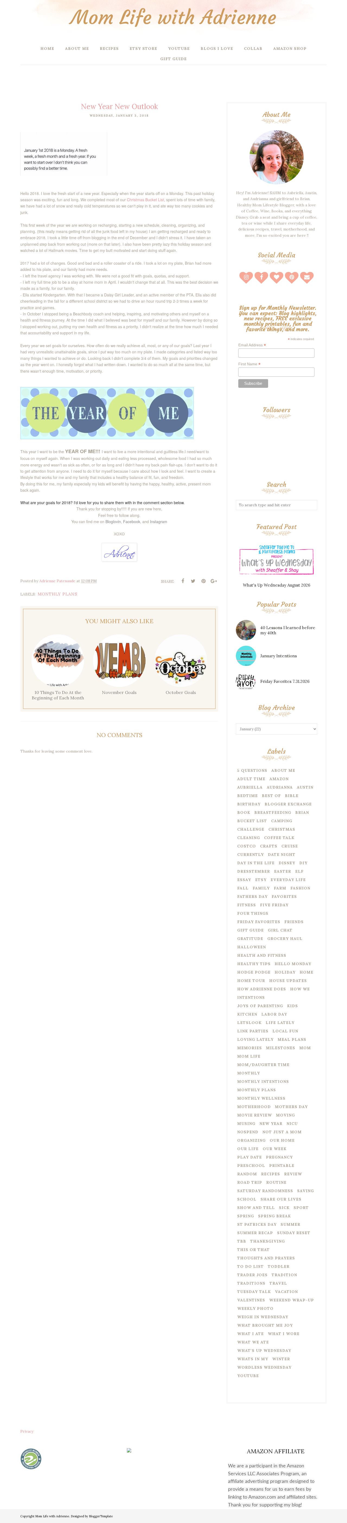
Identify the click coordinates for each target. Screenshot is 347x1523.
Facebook (131, 521)
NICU (292, 1123)
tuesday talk (254, 1291)
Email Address (252, 345)
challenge (250, 829)
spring (245, 1216)
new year (270, 1123)
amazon (279, 778)
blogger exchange (288, 804)
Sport (301, 1207)
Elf (299, 871)
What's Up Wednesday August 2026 (276, 585)
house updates (288, 980)
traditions (251, 1283)
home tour (251, 980)
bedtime (247, 795)
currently (250, 854)
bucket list (252, 820)
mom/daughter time (263, 1064)
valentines (251, 1300)
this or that (253, 1249)
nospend (247, 1132)
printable (281, 1165)
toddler (279, 1266)
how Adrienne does (261, 989)
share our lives (281, 1199)
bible (291, 795)
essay (244, 879)
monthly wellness (261, 1098)
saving (305, 1190)
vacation (286, 1291)
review (293, 1174)
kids (292, 1005)
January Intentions (278, 655)
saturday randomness (265, 1190)
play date (249, 1157)
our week (275, 1148)
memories (249, 1047)
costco (246, 846)
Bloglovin (113, 521)
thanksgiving (267, 1241)
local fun (285, 1031)
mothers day (291, 1106)
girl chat (280, 930)
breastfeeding (272, 812)
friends (294, 921)
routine (276, 1182)
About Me (283, 770)
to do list (250, 1266)
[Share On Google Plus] (213, 581)
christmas (281, 829)
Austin (305, 787)
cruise (289, 846)
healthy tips (254, 963)
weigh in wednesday (262, 1316)
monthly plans (57, 594)
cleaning (248, 837)
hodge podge (254, 972)
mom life (249, 1056)
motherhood (254, 1106)
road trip (249, 1182)
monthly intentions (263, 1081)
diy (303, 862)
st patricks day (257, 1224)
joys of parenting (260, 1005)
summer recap (255, 1232)
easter (282, 871)
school (246, 1199)
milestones (280, 1047)
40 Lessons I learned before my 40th (287, 630)
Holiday (285, 972)
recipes (270, 1174)
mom (305, 1047)
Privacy (26, 1431)
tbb (241, 1241)
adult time (251, 778)
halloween (251, 947)
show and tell (256, 1207)
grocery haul (285, 938)
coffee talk (279, 837)
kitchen (247, 1014)
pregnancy (279, 1157)
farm (280, 888)
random (247, 1174)
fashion (300, 888)
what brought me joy (265, 1325)
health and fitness (261, 955)
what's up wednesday (264, 1350)
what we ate (253, 1342)
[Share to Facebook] (182, 581)
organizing (251, 1140)
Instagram (158, 521)
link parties (252, 1031)
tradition (284, 1274)
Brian (302, 812)
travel (278, 1283)
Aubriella (250, 787)
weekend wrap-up (291, 1300)
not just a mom (282, 1132)
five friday (274, 905)
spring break (274, 1216)
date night (281, 854)
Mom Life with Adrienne (173, 17)
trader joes (252, 1274)
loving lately (255, 1039)
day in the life (256, 862)
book (243, 812)
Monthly (248, 1073)
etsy (260, 879)
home (306, 972)
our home (282, 1140)
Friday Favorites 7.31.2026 (285, 681)
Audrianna (280, 787)
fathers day (252, 896)
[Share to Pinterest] (203, 581)
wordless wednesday (264, 1367)
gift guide (250, 930)
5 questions (252, 770)
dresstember (253, 871)
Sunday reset (293, 1232)
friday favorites (258, 921)
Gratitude (250, 938)
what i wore (284, 1333)
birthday (249, 804)
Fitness (246, 905)
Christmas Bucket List (145, 199)
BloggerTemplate (101, 1516)
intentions (251, 997)
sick (284, 1207)
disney (287, 862)
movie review (254, 1115)
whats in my (252, 1358)
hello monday (293, 963)
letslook (249, 1022)
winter (281, 1358)
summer (290, 1224)
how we (300, 989)
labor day (274, 1014)
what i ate (250, 1333)
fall (243, 888)
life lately (280, 1022)
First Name (249, 364)
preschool (251, 1165)
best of (271, 795)
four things (252, 913)
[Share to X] (193, 581)
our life (248, 1148)
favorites (284, 896)
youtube (248, 1375)
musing (246, 1123)
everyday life (288, 879)
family (261, 888)
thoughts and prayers (266, 1258)
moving (285, 1115)
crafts (268, 846)
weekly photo (255, 1308)
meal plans (292, 1039)
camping (281, 820)
